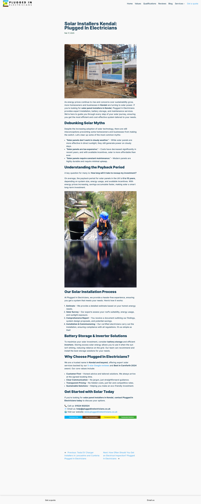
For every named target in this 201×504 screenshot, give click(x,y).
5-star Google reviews (98, 365)
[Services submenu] (184, 3)
